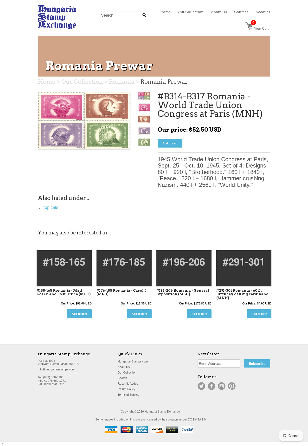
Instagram (221, 386)
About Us (124, 367)
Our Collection (127, 372)
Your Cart (260, 28)
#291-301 (244, 261)
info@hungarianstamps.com (56, 369)
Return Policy (126, 389)
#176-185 (124, 261)
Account (262, 12)
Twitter (201, 386)
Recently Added (128, 383)
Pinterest (232, 386)
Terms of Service (128, 394)
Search (122, 378)
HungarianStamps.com (133, 361)
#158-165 (64, 261)
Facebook (211, 386)
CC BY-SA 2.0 (197, 419)
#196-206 (184, 261)
